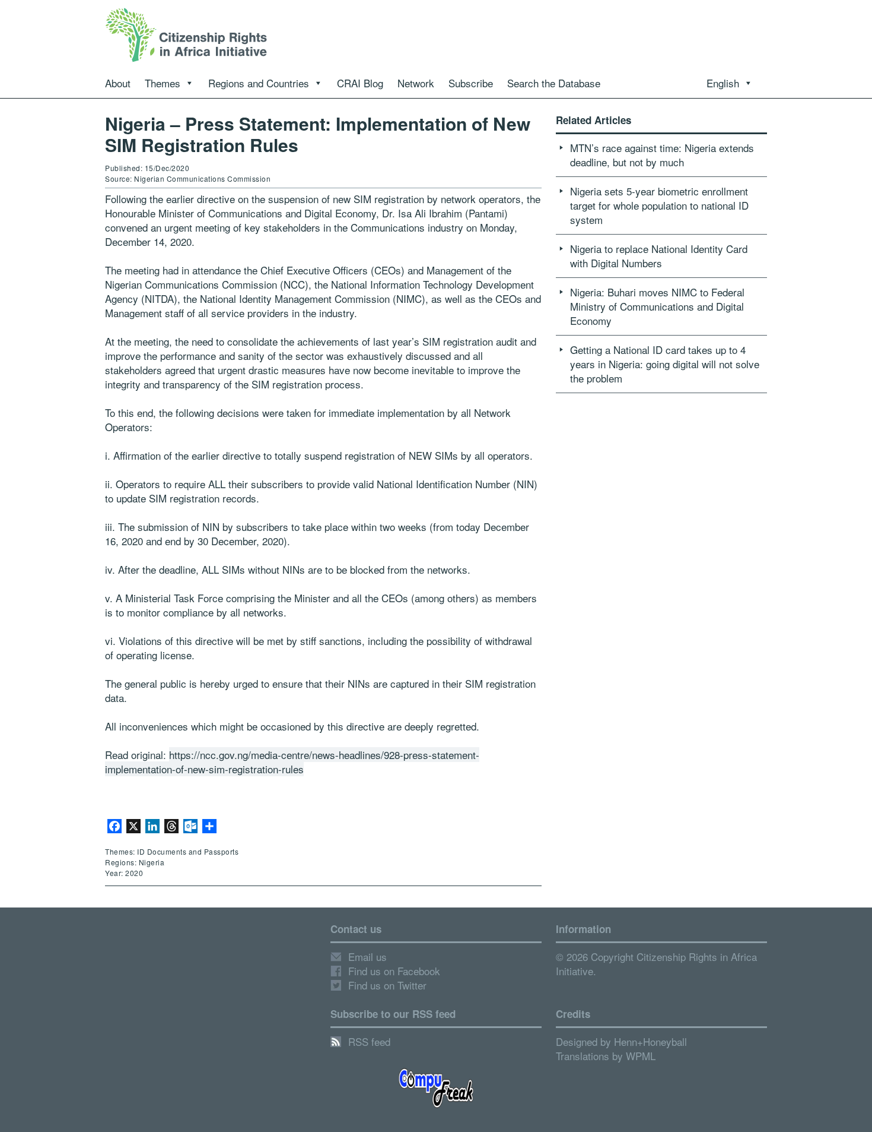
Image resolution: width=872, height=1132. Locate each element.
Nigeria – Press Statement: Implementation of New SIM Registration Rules (317, 133)
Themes (162, 82)
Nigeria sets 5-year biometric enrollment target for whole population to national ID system (659, 205)
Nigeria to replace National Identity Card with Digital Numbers (658, 255)
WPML (640, 1055)
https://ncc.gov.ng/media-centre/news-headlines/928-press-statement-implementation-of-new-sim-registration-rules (292, 761)
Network (415, 82)
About (118, 82)
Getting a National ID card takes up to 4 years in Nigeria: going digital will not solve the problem (664, 363)
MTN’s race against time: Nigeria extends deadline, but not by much (662, 154)
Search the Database (553, 82)
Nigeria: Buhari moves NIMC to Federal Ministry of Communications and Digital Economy (657, 306)
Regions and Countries (258, 82)
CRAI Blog (360, 82)
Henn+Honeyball (650, 1041)
